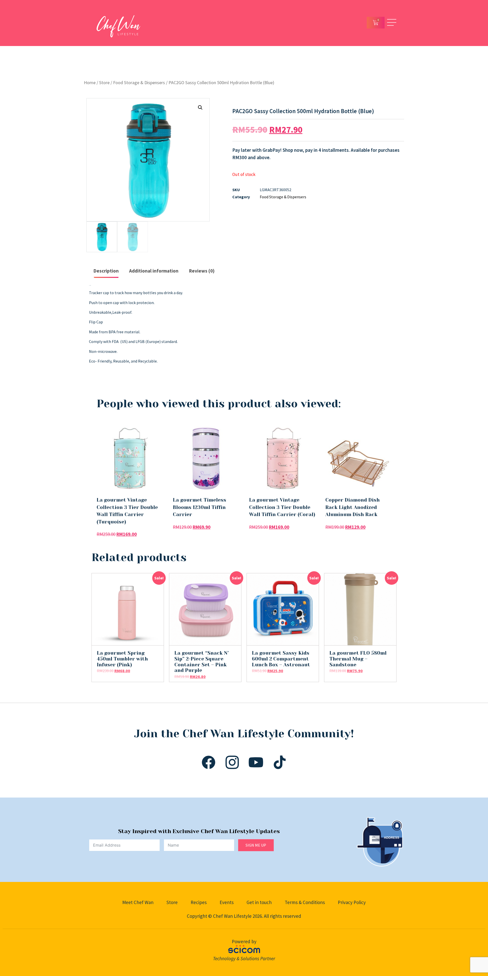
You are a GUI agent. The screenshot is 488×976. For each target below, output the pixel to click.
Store (104, 82)
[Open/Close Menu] (391, 22)
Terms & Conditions (305, 902)
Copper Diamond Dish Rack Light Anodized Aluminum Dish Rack (352, 507)
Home (90, 82)
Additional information (153, 271)
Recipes (199, 902)
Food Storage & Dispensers (139, 82)
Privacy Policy (352, 902)
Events (227, 902)
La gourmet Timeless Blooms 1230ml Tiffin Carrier (199, 507)
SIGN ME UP (256, 845)
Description (106, 271)
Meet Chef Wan (138, 902)
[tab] (106, 271)
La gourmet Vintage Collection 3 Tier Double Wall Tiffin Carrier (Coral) (282, 507)
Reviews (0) (202, 271)
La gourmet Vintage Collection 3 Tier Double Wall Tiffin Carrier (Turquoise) (127, 511)
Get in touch (259, 902)
